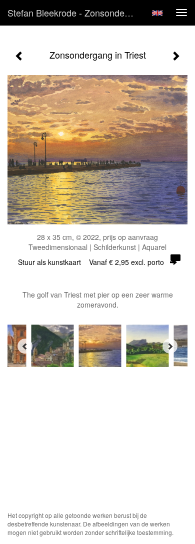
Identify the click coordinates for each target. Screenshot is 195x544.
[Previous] (25, 346)
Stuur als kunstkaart (91, 262)
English (157, 13)
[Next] (170, 346)
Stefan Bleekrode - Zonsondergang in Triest (75, 12)
